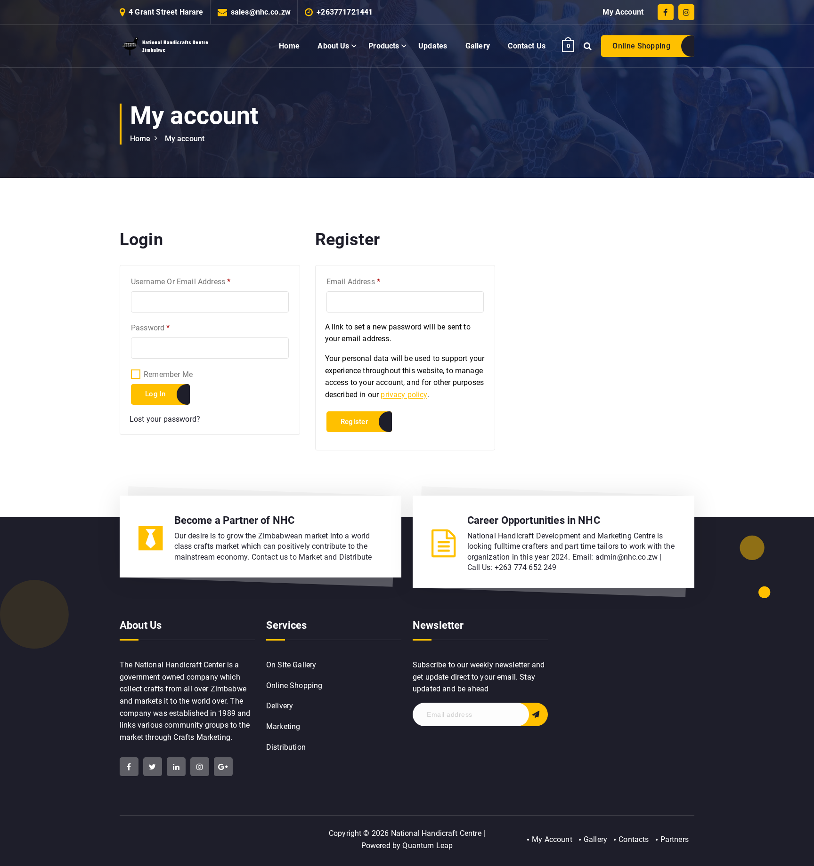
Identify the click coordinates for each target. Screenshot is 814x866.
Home (289, 45)
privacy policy (404, 394)
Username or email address (195, 281)
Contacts (634, 839)
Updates (432, 45)
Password (165, 327)
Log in (155, 394)
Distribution (286, 747)
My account (185, 138)
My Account (622, 12)
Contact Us (526, 45)
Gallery (477, 45)
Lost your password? (165, 419)
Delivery (279, 705)
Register (354, 421)
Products (383, 45)
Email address (368, 281)
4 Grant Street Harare (166, 12)
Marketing (283, 726)
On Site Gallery (291, 664)
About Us (333, 45)
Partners (674, 839)
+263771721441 (345, 12)
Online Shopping (641, 45)
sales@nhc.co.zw (261, 12)
